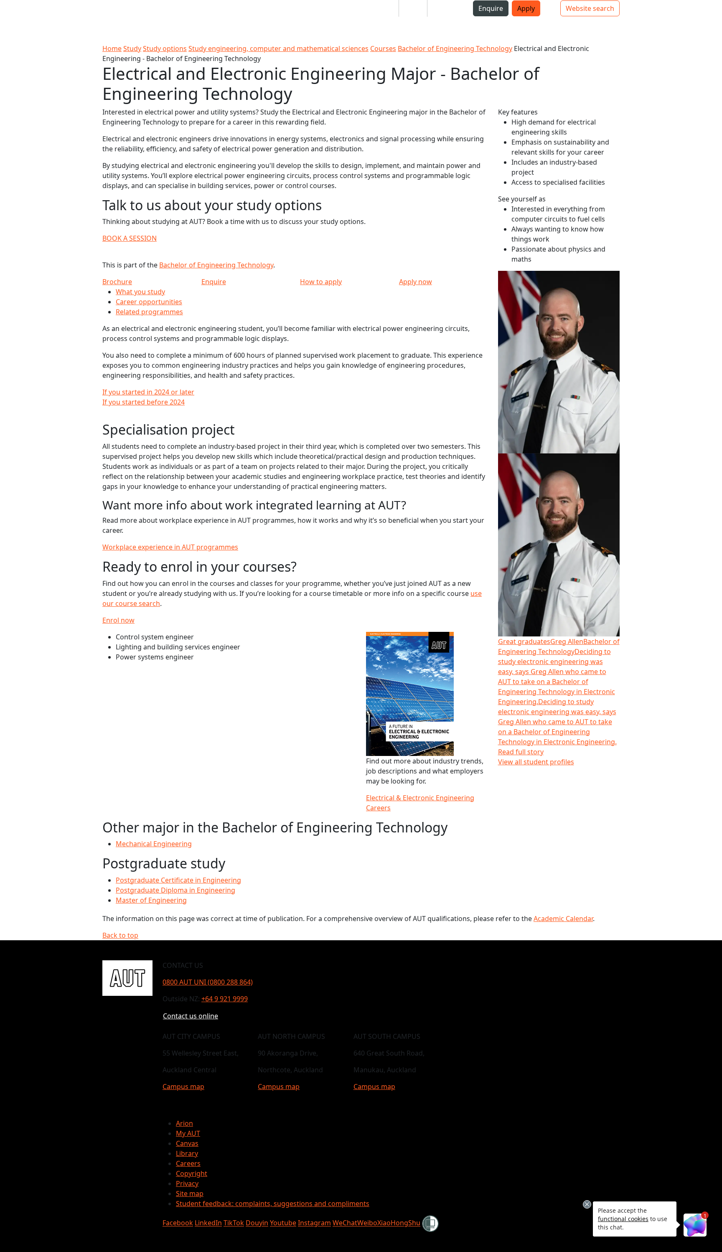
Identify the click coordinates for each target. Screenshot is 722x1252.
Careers (188, 1163)
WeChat (345, 1223)
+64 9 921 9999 (224, 998)
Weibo (367, 1223)
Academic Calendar (563, 918)
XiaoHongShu (398, 1223)
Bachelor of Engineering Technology (455, 48)
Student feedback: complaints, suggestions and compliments (272, 1203)
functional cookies (623, 1219)
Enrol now (118, 620)
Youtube (283, 1223)
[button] (39, 11)
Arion (184, 1123)
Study (132, 48)
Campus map (183, 1086)
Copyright (191, 1173)
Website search (590, 8)
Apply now (415, 281)
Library (187, 1153)
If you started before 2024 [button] (143, 402)
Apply (526, 8)
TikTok (234, 1223)
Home (112, 48)
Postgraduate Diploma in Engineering (175, 890)
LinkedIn (208, 1223)
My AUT (188, 1133)
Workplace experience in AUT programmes (170, 547)
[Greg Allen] (559, 361)
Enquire (490, 8)
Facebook (178, 1223)
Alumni (445, 8)
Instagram (314, 1223)
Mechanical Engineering (154, 843)
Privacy (187, 1183)
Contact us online (190, 1015)
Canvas (187, 1143)
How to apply (321, 281)
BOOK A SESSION (129, 238)
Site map (189, 1193)
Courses (383, 48)
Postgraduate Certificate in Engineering (178, 880)
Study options (165, 48)
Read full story (521, 751)
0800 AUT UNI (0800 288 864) (208, 982)
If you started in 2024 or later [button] (148, 392)
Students (378, 8)
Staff (413, 8)
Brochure (117, 281)
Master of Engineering (151, 900)
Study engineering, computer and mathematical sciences (278, 48)
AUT (13, 21)
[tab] (295, 392)
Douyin (257, 1223)
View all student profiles (536, 761)
